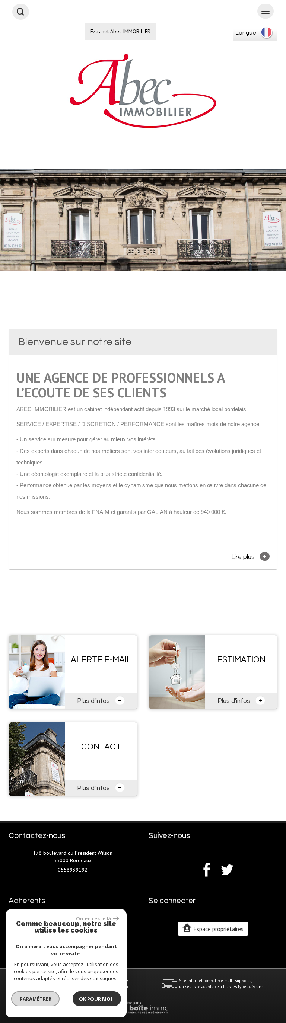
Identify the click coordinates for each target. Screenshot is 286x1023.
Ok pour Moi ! (97, 998)
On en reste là (93, 918)
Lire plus (249, 556)
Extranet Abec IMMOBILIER (120, 31)
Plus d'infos (99, 700)
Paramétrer (35, 998)
